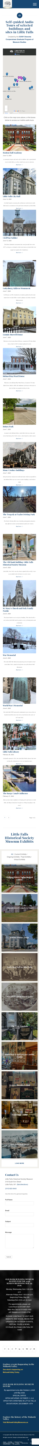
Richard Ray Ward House (14, 376)
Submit (8, 1257)
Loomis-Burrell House (13, 334)
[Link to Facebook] (28, 1439)
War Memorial (9, 655)
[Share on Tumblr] (23, 1349)
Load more (19, 1163)
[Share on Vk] (27, 1349)
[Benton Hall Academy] (19, 138)
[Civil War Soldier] (19, 223)
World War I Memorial (13, 705)
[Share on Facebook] (5, 1349)
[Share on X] (8, 1349)
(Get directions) (22, 1184)
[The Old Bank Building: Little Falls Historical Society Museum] (19, 547)
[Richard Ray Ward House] (19, 361)
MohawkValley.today (23, 1437)
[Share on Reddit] (30, 1349)
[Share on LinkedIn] (19, 1349)
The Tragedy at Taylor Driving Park (19, 514)
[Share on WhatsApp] (12, 1349)
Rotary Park (8, 426)
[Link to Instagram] (31, 1439)
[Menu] (33, 4)
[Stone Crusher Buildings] (19, 455)
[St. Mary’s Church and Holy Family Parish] (19, 593)
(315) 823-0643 (11, 1188)
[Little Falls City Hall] (19, 181)
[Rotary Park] (19, 411)
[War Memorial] (19, 640)
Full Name (8, 1200)
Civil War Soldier (10, 238)
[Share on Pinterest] (16, 1349)
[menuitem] (33, 4)
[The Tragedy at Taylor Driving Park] (19, 499)
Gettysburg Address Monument (16, 288)
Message (8, 1232)
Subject (8, 1221)
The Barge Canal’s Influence (15, 793)
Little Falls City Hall (11, 196)
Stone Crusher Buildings (13, 470)
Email (7, 1210)
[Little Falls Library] (19, 737)
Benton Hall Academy (12, 153)
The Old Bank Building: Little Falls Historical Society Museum (18, 563)
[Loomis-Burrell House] (19, 319)
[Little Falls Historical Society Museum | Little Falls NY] (16, 4)
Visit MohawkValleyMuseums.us (15, 1422)
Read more (18, 164)
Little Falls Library (11, 752)
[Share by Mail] (34, 1349)
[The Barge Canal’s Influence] (19, 778)
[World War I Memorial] (19, 690)
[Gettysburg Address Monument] (19, 273)
